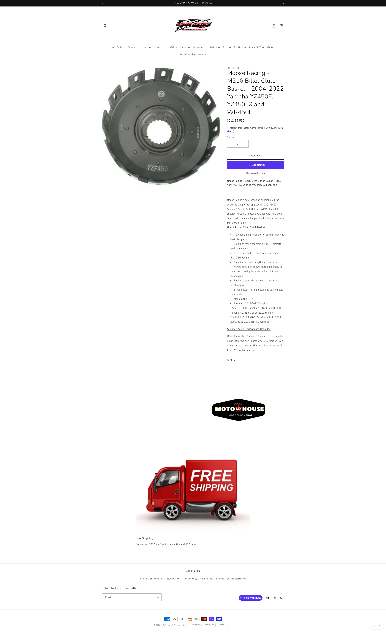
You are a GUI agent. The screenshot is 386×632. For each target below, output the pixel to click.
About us (170, 578)
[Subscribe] (157, 597)
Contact (220, 578)
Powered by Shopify (181, 625)
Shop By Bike (156, 578)
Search (143, 578)
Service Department (236, 578)
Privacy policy (210, 625)
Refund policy (197, 625)
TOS (179, 578)
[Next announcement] (283, 3)
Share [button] (233, 360)
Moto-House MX (167, 625)
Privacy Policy (190, 578)
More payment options (255, 173)
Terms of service (225, 625)
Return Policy (206, 578)
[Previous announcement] (102, 3)
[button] (105, 25)
